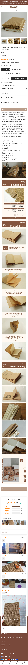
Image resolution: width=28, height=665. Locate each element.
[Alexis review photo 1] (14, 610)
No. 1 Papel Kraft (6, 69)
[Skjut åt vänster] (4, 24)
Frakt (3, 488)
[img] (5, 538)
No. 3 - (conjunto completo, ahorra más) (11, 73)
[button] (4, 59)
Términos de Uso (17, 631)
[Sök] (23, 6)
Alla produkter (9, 10)
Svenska (3, 649)
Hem (2, 10)
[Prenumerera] (25, 628)
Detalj (3, 109)
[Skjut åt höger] (23, 24)
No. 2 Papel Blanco (16, 69)
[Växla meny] (1, 6)
